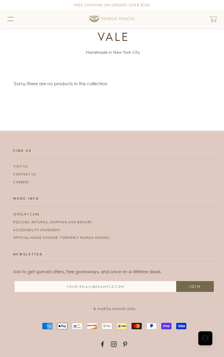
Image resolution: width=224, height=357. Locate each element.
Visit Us (20, 166)
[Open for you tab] (205, 338)
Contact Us (24, 174)
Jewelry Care (26, 214)
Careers (21, 182)
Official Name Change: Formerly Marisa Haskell (62, 237)
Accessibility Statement (36, 230)
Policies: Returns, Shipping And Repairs (52, 222)
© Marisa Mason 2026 (114, 309)
